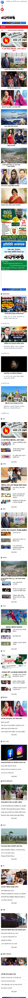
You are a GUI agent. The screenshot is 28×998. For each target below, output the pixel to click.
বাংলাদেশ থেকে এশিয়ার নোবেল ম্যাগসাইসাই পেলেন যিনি (14, 205)
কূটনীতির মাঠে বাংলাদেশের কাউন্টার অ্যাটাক (14, 343)
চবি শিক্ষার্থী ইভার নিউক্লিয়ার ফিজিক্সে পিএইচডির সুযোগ (14, 897)
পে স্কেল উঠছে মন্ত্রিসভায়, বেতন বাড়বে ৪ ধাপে (14, 50)
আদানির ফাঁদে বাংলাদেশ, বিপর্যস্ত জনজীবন (14, 69)
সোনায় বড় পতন (17, 532)
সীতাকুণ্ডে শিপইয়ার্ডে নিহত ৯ (8, 856)
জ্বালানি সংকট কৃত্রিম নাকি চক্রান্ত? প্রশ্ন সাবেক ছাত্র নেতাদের (19, 495)
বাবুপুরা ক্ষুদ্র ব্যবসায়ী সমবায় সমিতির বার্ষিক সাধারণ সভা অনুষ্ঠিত (14, 812)
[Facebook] (2, 2)
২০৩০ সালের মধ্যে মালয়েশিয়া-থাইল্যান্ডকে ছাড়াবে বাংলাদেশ (18, 547)
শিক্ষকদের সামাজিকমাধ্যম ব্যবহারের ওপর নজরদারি (13, 894)
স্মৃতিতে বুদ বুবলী (11, 145)
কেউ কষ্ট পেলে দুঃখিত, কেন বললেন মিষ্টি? (11, 107)
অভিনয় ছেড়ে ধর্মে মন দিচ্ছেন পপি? (9, 728)
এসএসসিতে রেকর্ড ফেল (6, 900)
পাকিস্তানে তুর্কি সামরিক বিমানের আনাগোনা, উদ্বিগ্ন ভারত (19, 597)
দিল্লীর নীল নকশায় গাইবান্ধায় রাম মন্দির (14, 403)
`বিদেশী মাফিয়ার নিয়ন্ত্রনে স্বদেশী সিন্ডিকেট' (14, 313)
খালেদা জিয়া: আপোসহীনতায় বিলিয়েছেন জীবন (14, 373)
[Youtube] (2, 9)
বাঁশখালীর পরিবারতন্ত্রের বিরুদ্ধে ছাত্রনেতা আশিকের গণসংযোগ (14, 809)
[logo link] (8, 17)
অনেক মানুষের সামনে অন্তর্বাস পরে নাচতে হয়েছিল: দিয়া (14, 732)
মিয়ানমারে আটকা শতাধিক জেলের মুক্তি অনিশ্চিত (12, 815)
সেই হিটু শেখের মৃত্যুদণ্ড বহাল (6, 30)
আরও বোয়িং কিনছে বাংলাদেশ (11, 126)
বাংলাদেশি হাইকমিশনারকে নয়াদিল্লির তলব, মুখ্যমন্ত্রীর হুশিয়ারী (14, 806)
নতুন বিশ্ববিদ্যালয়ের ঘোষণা (7, 890)
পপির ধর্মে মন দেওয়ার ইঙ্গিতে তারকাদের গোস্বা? (12, 185)
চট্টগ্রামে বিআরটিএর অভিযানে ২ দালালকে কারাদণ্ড (13, 850)
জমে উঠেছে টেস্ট (17, 636)
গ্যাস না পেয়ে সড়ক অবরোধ (7, 853)
